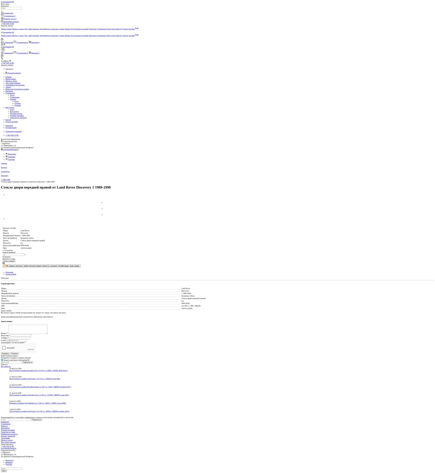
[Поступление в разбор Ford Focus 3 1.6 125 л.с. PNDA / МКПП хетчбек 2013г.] (5, 412)
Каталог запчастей (8, 436)
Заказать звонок (7, 65)
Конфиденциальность (9, 434)
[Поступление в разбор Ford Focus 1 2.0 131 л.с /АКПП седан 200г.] (5, 380)
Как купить (14, 112)
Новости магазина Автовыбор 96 (16, 360)
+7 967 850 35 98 (7, 24)
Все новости (6, 366)
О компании (14, 97)
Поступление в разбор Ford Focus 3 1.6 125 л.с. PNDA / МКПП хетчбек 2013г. (39, 411)
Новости (4, 426)
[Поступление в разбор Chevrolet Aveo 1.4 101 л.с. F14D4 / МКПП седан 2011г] (5, 396)
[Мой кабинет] (2, 40)
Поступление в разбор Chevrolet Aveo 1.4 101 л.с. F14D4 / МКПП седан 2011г (39, 395)
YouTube (11, 160)
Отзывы (17, 103)
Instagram (11, 157)
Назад (12, 95)
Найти (4, 471)
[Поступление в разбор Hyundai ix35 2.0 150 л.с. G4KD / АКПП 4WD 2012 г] (5, 372)
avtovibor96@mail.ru (10, 150)
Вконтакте (12, 154)
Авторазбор (5, 438)
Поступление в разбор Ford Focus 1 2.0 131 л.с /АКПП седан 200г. (34, 379)
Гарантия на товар (8, 432)
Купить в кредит (9, 261)
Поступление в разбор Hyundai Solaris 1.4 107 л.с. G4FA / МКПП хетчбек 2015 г (40, 387)
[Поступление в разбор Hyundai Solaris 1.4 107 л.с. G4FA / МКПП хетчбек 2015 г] (5, 388)
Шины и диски (7, 440)
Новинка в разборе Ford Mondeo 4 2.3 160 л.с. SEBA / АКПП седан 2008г (37, 403)
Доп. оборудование (8, 442)
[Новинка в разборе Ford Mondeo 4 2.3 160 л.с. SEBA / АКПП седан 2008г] (5, 404)
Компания (5, 422)
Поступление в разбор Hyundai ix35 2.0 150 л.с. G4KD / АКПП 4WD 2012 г (38, 371)
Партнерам (5, 428)
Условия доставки (8, 430)
